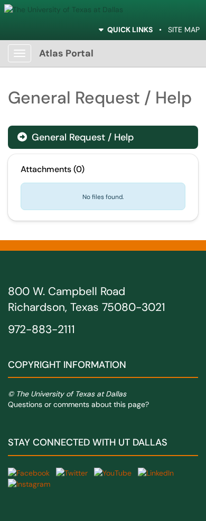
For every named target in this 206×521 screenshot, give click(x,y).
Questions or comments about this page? (78, 404)
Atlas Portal (66, 53)
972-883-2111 (41, 329)
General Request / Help (75, 137)
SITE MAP (184, 29)
